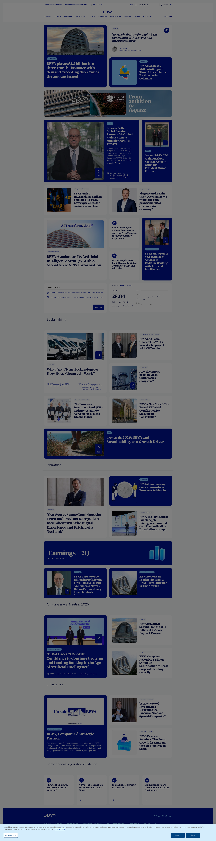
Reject (193, 835)
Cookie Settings (10, 835)
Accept (177, 835)
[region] (108, 832)
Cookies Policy (60, 829)
